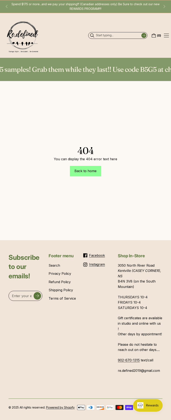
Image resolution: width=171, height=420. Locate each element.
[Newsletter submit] (37, 296)
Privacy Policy (60, 273)
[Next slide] (164, 6)
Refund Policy (60, 282)
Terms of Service (62, 298)
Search (54, 265)
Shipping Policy (61, 290)
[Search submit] (143, 35)
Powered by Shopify (60, 407)
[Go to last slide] (6, 6)
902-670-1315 (129, 360)
